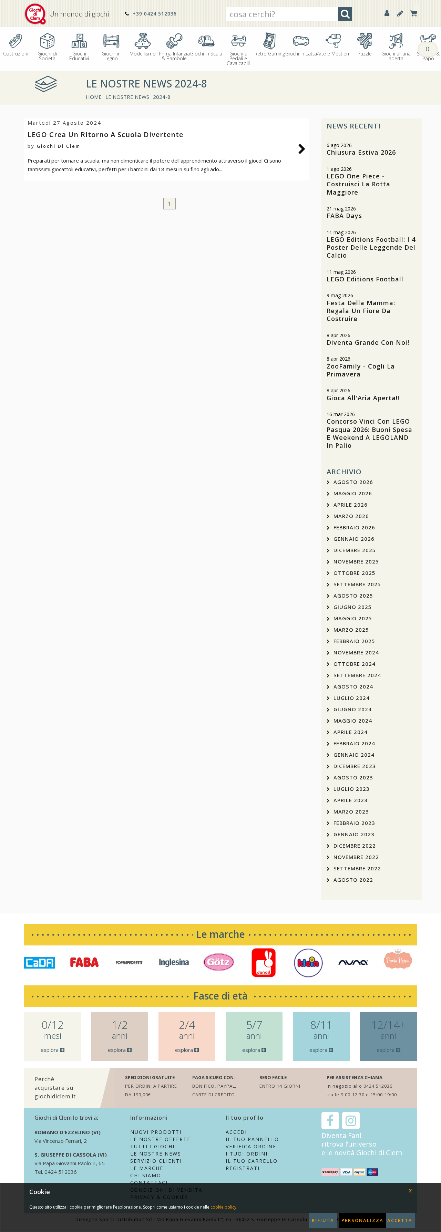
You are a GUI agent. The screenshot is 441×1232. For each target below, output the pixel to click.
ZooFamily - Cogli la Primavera (361, 370)
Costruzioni (15, 53)
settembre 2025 (357, 584)
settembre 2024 (357, 675)
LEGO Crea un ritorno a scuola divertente (105, 134)
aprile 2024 (351, 731)
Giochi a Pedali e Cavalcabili (238, 58)
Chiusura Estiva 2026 (361, 152)
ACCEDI (236, 1132)
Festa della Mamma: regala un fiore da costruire (361, 311)
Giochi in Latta (301, 53)
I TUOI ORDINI (247, 1153)
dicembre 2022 (355, 845)
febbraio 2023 (354, 822)
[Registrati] (400, 13)
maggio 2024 (353, 720)
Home (94, 96)
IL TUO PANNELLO (252, 1139)
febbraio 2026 (354, 527)
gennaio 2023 (354, 834)
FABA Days (344, 215)
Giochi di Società (47, 55)
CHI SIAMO (145, 1175)
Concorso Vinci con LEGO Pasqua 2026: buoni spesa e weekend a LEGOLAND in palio (369, 433)
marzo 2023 (351, 811)
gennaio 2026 (354, 538)
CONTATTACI (149, 1182)
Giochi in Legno (111, 55)
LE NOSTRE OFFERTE (160, 1139)
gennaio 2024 (354, 754)
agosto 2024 (353, 686)
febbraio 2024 (354, 743)
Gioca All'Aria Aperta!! (363, 398)
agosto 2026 (353, 481)
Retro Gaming (270, 53)
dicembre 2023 (355, 766)
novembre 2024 (356, 652)
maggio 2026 (353, 493)
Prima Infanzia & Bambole (174, 55)
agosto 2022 (353, 879)
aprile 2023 (351, 800)
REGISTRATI (243, 1168)
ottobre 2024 (355, 663)
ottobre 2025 (355, 572)
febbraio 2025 (354, 641)
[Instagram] (351, 1120)
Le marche (220, 934)
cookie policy (223, 1207)
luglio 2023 (352, 788)
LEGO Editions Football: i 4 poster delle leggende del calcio (371, 247)
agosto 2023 (353, 777)
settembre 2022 (357, 868)
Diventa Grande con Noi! (368, 342)
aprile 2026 (351, 504)
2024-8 (162, 96)
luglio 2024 (352, 697)
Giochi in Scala (206, 53)
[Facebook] (330, 1120)
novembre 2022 (356, 856)
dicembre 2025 (355, 550)
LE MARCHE (146, 1168)
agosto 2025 (353, 595)
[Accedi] (386, 13)
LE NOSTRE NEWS (127, 96)
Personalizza (362, 1220)
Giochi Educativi (79, 55)
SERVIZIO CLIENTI (156, 1161)
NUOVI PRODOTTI (156, 1132)
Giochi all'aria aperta (396, 55)
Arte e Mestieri (333, 53)
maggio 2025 (353, 618)
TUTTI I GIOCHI (152, 1146)
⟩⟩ (427, 48)
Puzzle (365, 53)
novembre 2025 (356, 561)
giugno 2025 (353, 606)
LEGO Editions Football (365, 279)
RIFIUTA (323, 1220)
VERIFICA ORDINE (251, 1146)
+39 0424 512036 (154, 13)
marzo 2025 (351, 629)
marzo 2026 (351, 516)
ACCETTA (399, 1220)
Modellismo (143, 53)
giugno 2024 (353, 709)
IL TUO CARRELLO (252, 1161)
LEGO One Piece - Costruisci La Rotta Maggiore (358, 184)
